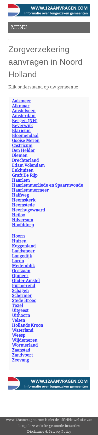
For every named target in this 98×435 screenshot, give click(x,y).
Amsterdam (24, 115)
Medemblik (23, 265)
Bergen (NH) (24, 120)
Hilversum (22, 219)
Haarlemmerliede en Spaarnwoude (47, 185)
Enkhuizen (22, 170)
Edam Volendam (28, 165)
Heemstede (23, 204)
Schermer (22, 295)
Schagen (20, 290)
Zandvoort (22, 355)
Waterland (22, 330)
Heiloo (18, 214)
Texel (17, 305)
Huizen (19, 241)
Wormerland (25, 345)
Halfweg (20, 195)
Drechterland (25, 160)
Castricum (22, 145)
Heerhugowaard (28, 209)
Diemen (19, 155)
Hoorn (18, 236)
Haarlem (21, 180)
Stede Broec (24, 300)
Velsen (18, 320)
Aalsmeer (21, 100)
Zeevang (20, 359)
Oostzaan (21, 270)
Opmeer (20, 275)
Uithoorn (21, 315)
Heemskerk (24, 200)
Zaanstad (21, 350)
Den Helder (23, 150)
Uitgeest (20, 310)
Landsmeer (23, 250)
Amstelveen (24, 110)
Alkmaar (21, 105)
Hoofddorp (23, 224)
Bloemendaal (25, 135)
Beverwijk (22, 125)
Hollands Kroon (27, 325)
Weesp (18, 335)
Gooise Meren (25, 140)
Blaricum (21, 130)
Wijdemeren (24, 340)
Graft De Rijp (25, 175)
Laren (18, 260)
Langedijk (22, 255)
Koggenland (24, 245)
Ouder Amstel (26, 280)
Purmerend (23, 285)
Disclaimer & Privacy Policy (49, 431)
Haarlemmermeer (30, 190)
